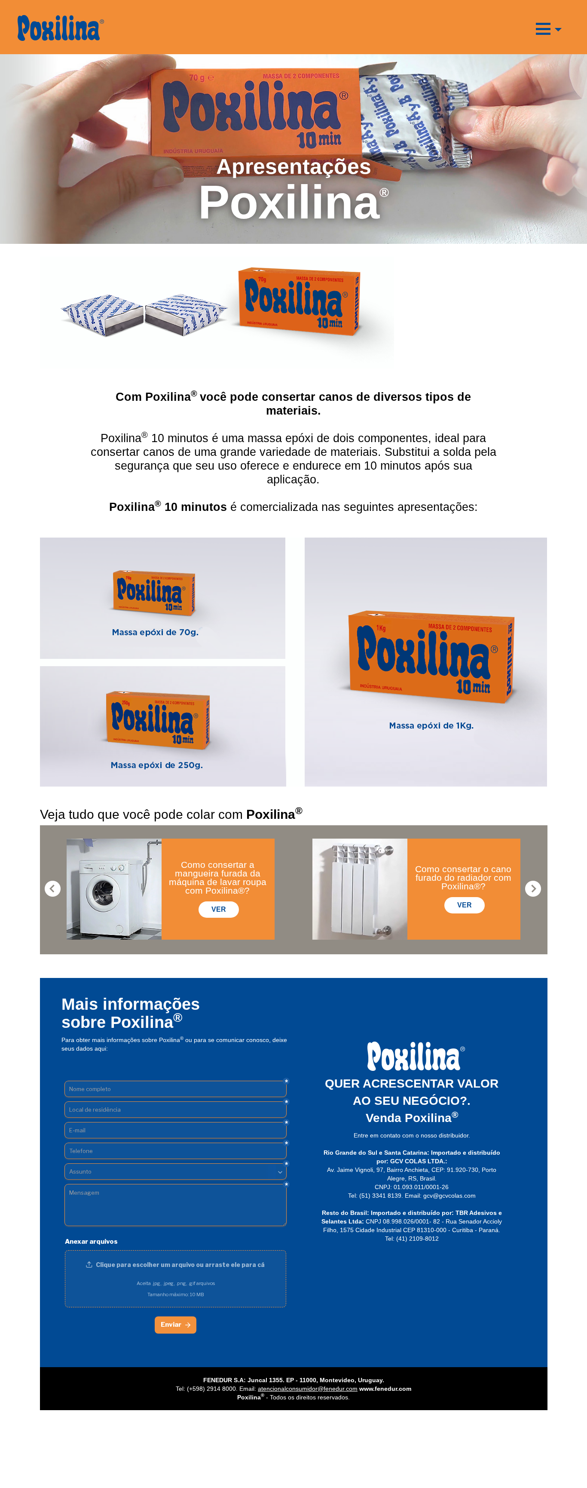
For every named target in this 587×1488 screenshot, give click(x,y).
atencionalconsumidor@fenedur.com (308, 1388)
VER (218, 909)
